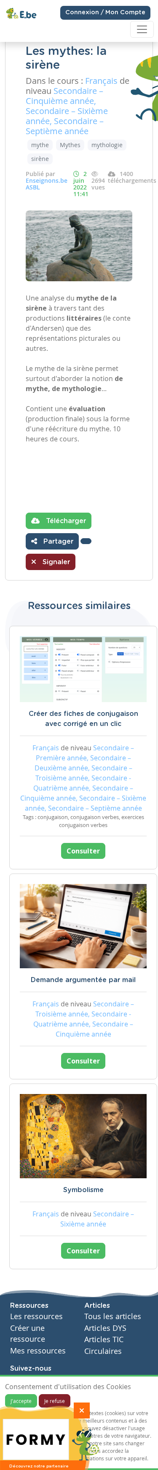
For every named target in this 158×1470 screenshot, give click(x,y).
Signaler (55, 562)
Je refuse (54, 1400)
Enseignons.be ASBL (46, 183)
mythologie (107, 145)
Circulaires (103, 1351)
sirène (40, 159)
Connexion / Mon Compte (105, 13)
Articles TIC (103, 1339)
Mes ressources (38, 1351)
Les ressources (36, 1316)
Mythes (70, 145)
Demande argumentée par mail (83, 980)
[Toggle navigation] (142, 29)
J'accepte (21, 1400)
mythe (40, 145)
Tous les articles (112, 1316)
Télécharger (65, 521)
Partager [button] (57, 541)
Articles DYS (105, 1328)
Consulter (83, 851)
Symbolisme (83, 1190)
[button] (85, 541)
